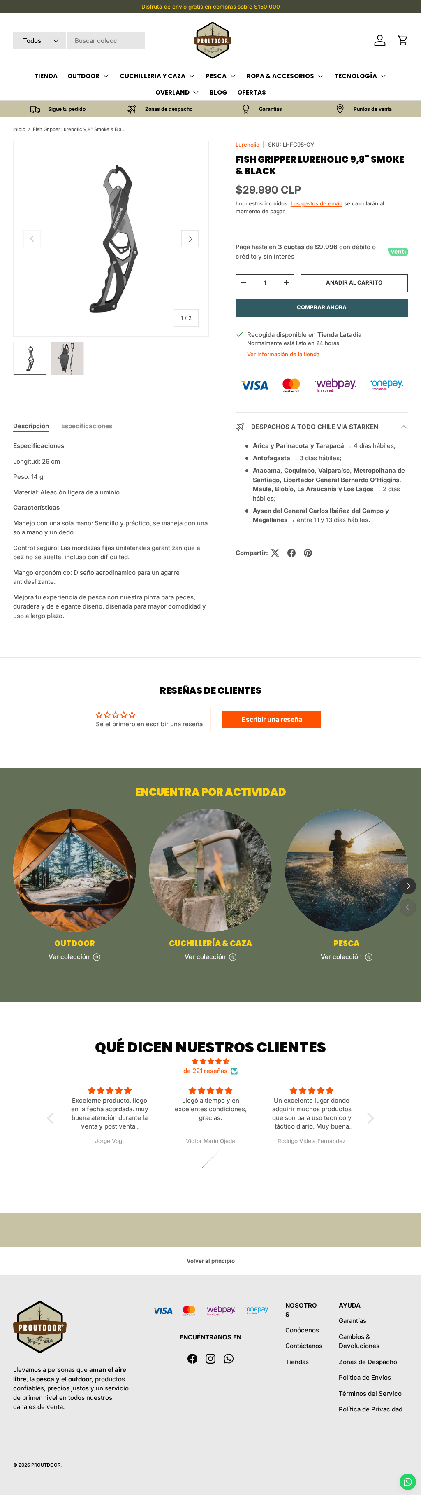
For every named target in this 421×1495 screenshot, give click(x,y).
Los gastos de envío (316, 203)
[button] (403, 40)
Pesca (346, 943)
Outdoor (74, 943)
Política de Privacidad (370, 1409)
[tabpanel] (111, 530)
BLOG (218, 92)
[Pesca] (346, 870)
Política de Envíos (365, 1377)
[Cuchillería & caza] (210, 870)
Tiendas (297, 1362)
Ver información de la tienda (283, 354)
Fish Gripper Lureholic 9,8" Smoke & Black (79, 129)
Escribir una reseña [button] (272, 719)
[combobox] (79, 40)
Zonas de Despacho (368, 1362)
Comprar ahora (322, 307)
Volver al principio (211, 1260)
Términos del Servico (370, 1393)
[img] (210, 1061)
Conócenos (302, 1330)
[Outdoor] (74, 870)
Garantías (352, 1321)
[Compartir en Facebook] (291, 553)
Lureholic (247, 144)
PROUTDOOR (45, 1465)
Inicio (19, 129)
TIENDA (46, 76)
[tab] (31, 426)
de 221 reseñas (205, 1071)
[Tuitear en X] (275, 553)
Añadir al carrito (354, 282)
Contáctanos (303, 1346)
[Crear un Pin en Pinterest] (308, 553)
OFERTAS (251, 92)
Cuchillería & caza (210, 943)
